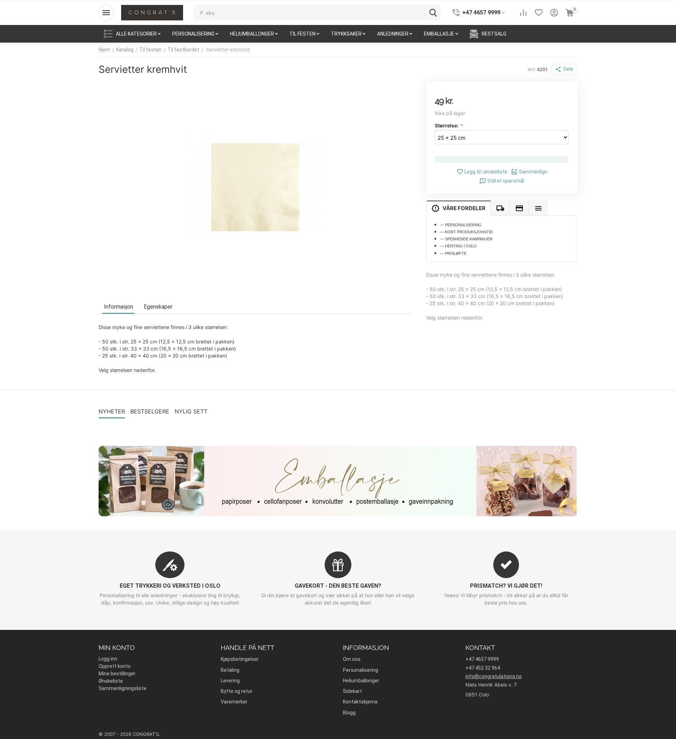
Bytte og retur (236, 691)
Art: (532, 69)
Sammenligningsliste (122, 688)
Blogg (349, 712)
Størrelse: (447, 125)
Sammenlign (533, 171)
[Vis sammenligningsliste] (523, 12)
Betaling (230, 670)
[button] (564, 69)
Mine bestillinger (117, 673)
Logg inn (108, 659)
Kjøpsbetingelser (240, 659)
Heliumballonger (361, 680)
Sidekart (352, 691)
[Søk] (433, 12)
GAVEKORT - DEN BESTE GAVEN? (338, 585)
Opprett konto (115, 666)
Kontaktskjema (360, 702)
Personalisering (360, 670)
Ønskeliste (111, 681)
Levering (230, 680)
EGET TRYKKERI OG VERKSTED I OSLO (170, 585)
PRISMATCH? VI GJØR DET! (506, 585)
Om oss (352, 659)
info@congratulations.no (493, 676)
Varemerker (234, 702)
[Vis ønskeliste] (538, 12)
